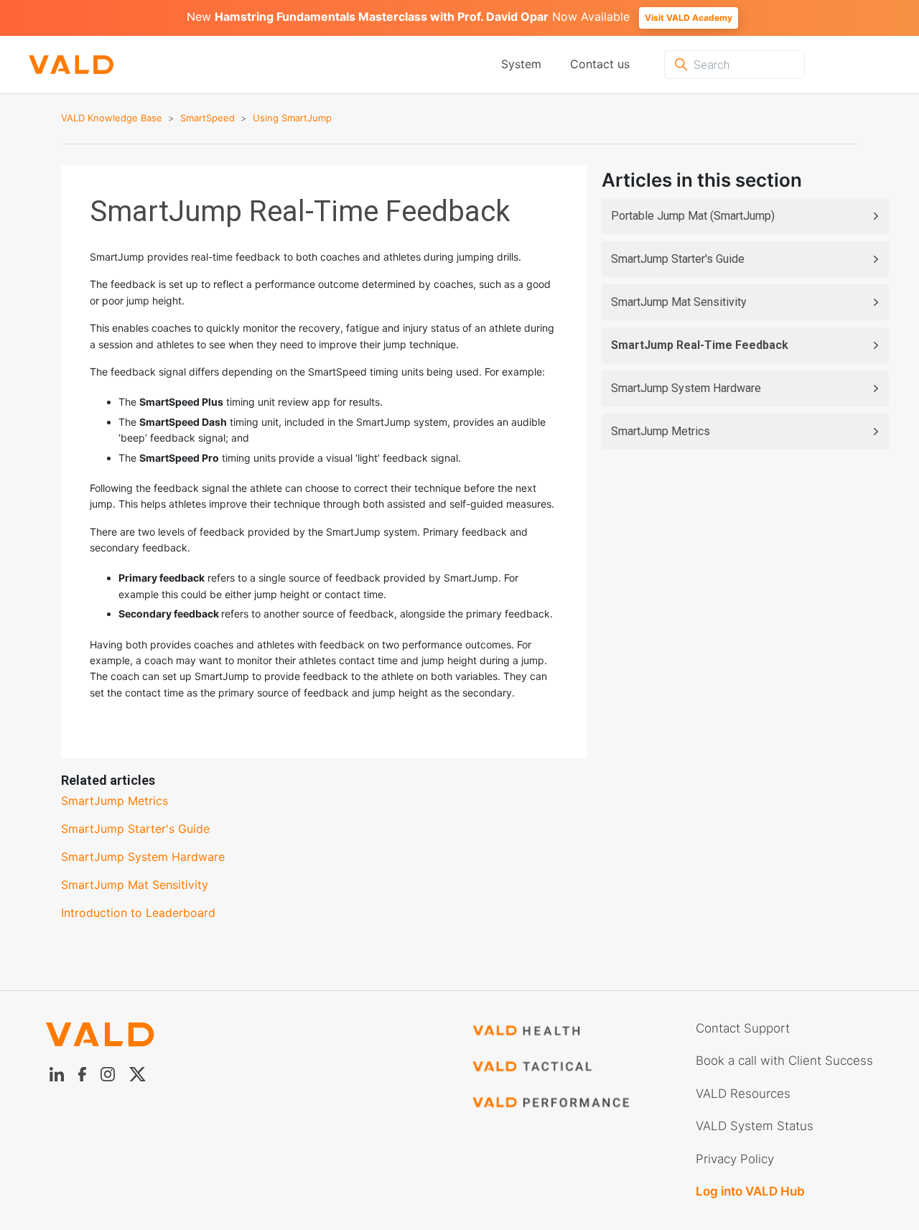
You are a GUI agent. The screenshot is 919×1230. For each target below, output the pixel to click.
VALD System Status (754, 1126)
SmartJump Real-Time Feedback (699, 345)
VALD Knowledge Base (111, 118)
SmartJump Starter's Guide (678, 259)
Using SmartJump (292, 118)
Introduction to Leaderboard (138, 912)
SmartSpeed (207, 118)
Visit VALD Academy (688, 17)
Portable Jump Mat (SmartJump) (693, 216)
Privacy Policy (735, 1159)
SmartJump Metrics (660, 431)
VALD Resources (743, 1093)
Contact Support (743, 1028)
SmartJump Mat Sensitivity (679, 302)
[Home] (56, 65)
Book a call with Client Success (784, 1060)
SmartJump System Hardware (686, 388)
